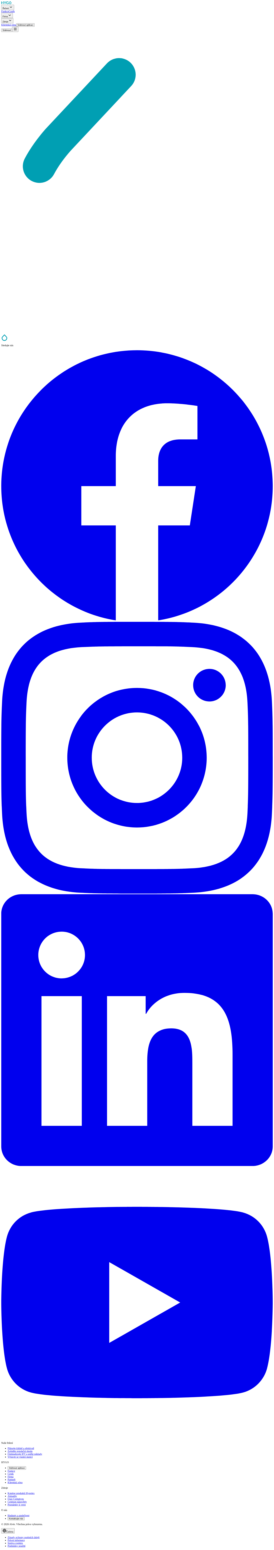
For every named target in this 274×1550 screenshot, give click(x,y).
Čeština (9, 1532)
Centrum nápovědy (17, 1501)
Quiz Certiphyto (16, 1499)
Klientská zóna (15, 1482)
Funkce (11, 1471)
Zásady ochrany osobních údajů (23, 1537)
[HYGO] (4, 340)
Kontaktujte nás (16, 1518)
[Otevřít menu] (15, 29)
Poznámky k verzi (17, 1504)
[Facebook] (137, 620)
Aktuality (12, 1496)
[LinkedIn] (137, 1165)
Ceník (11, 1474)
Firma (10, 1476)
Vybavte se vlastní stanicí (20, 1457)
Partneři (11, 1479)
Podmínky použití (16, 1546)
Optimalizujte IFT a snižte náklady (25, 1454)
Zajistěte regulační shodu (20, 1451)
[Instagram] (137, 892)
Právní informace (16, 1540)
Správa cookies (15, 1543)
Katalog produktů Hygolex (21, 1493)
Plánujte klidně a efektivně (21, 1448)
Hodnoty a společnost (18, 1515)
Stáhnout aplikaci (17, 1468)
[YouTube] (137, 1437)
